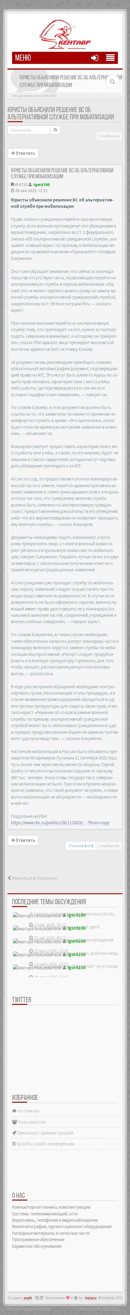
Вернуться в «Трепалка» (34, 878)
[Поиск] (55, 129)
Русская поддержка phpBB (29, 1308)
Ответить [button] (25, 153)
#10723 (21, 184)
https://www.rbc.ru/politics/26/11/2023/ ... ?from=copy (60, 822)
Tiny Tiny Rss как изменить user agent (64, 927)
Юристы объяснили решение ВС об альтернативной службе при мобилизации (61, 114)
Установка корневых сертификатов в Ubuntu (72, 914)
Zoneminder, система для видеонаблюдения (71, 940)
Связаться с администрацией (44, 1133)
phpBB (28, 1298)
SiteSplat (90, 1298)
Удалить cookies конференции (45, 1144)
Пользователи (31, 1122)
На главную (27, 1111)
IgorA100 (42, 184)
